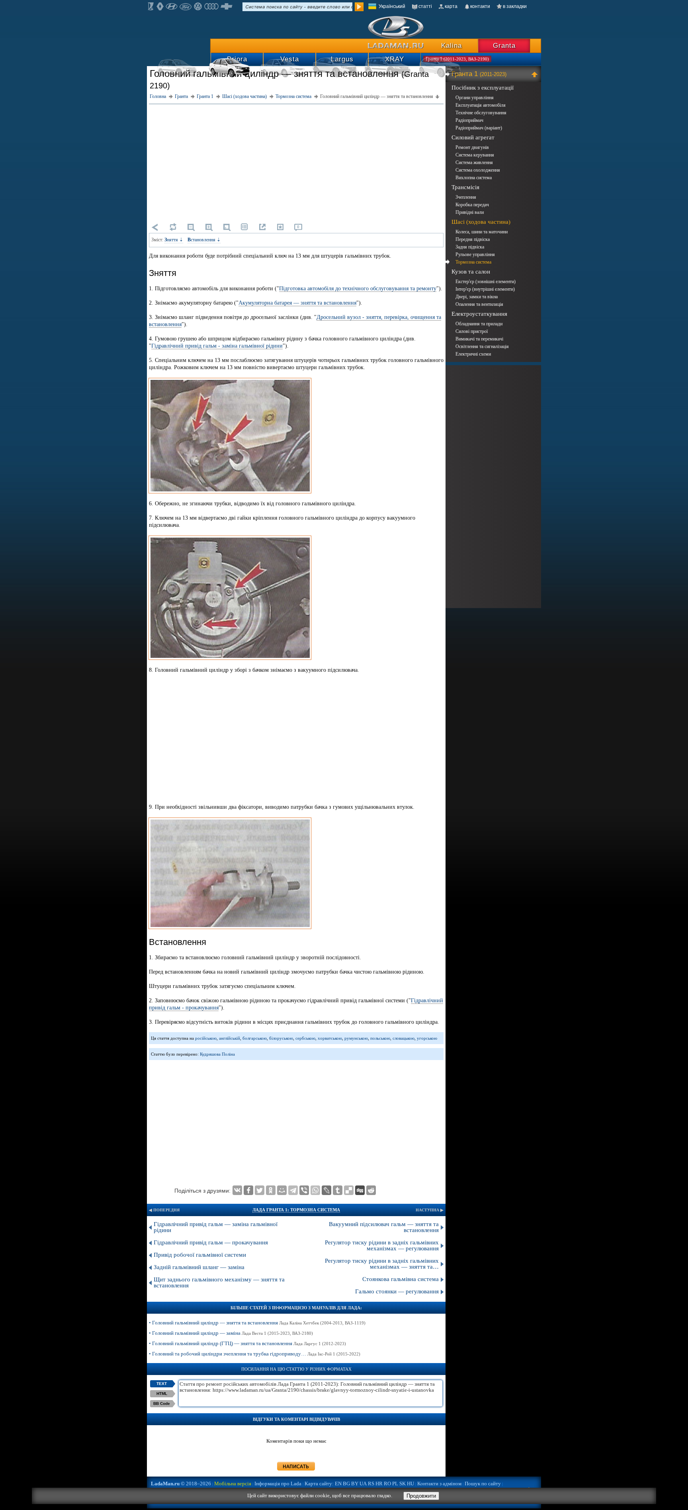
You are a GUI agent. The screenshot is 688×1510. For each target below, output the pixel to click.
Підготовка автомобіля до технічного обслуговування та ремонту (357, 288)
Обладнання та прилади (478, 324)
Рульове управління (475, 254)
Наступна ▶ (430, 1210)
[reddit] (371, 1190)
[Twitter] (259, 1190)
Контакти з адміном (439, 1484)
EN (338, 1484)
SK (402, 1484)
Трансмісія (465, 187)
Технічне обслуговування (480, 112)
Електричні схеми (473, 354)
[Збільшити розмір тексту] (209, 227)
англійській (229, 1038)
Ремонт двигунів (472, 147)
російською (206, 1038)
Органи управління (474, 97)
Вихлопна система (473, 177)
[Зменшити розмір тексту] (191, 227)
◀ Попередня (164, 1210)
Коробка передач (472, 204)
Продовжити (421, 1496)
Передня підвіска (472, 239)
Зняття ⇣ (173, 240)
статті (425, 6)
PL (395, 1484)
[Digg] (360, 1190)
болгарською (254, 1038)
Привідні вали (469, 212)
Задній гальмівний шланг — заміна (199, 1267)
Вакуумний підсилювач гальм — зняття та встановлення (384, 1227)
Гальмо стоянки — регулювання (397, 1291)
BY (354, 1484)
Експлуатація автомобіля (480, 105)
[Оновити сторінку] (173, 227)
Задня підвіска (469, 247)
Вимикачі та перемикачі (479, 339)
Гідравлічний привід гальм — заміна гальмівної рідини (216, 1227)
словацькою (403, 1038)
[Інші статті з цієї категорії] (244, 227)
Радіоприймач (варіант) (478, 128)
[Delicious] (349, 1190)
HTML (161, 1393)
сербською (305, 1038)
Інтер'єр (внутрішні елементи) (485, 289)
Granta (504, 45)
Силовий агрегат (473, 137)
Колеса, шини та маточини (481, 232)
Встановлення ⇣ (204, 240)
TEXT (161, 1383)
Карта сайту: (319, 1484)
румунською (356, 1038)
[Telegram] (293, 1190)
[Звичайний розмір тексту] (227, 227)
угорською (427, 1038)
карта (451, 6)
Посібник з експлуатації (483, 87)
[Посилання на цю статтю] (262, 227)
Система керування (474, 155)
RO (387, 1484)
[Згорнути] (535, 74)
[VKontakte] (237, 1190)
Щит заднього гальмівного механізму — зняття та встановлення (219, 1282)
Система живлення (474, 162)
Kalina (451, 45)
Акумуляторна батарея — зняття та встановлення (297, 303)
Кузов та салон (471, 271)
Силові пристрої (471, 331)
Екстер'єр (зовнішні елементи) (485, 281)
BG (346, 1484)
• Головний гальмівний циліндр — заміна (231, 1333)
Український (392, 6)
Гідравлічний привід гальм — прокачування (211, 1242)
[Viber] (304, 1190)
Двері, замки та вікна (476, 296)
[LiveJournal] (326, 1190)
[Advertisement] (296, 162)
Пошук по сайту (483, 1484)
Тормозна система (473, 262)
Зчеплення (465, 197)
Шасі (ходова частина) (481, 222)
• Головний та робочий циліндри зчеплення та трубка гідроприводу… (254, 1354)
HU (410, 1484)
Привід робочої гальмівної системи (200, 1255)
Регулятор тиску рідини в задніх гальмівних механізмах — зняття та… (382, 1264)
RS (371, 1484)
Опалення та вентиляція (479, 304)
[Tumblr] (337, 1190)
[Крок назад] (155, 227)
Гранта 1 (479, 74)
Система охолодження (477, 170)
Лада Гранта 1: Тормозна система (296, 1209)
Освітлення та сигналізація (482, 346)
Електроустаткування (479, 314)
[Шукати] (359, 6)
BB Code (161, 1403)
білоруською (281, 1038)
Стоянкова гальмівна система (400, 1279)
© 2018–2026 (181, 1484)
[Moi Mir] (282, 1190)
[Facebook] (248, 1190)
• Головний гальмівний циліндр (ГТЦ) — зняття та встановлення (247, 1343)
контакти (480, 6)
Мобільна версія (232, 1484)
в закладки (515, 6)
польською (380, 1038)
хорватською (330, 1038)
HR (379, 1484)
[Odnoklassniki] (271, 1190)
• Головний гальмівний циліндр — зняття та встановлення (257, 1323)
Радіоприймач (469, 120)
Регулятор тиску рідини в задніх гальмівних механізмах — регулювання (382, 1245)
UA (363, 1484)
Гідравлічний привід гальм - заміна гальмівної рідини (217, 346)
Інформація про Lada (277, 1484)
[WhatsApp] (315, 1190)
